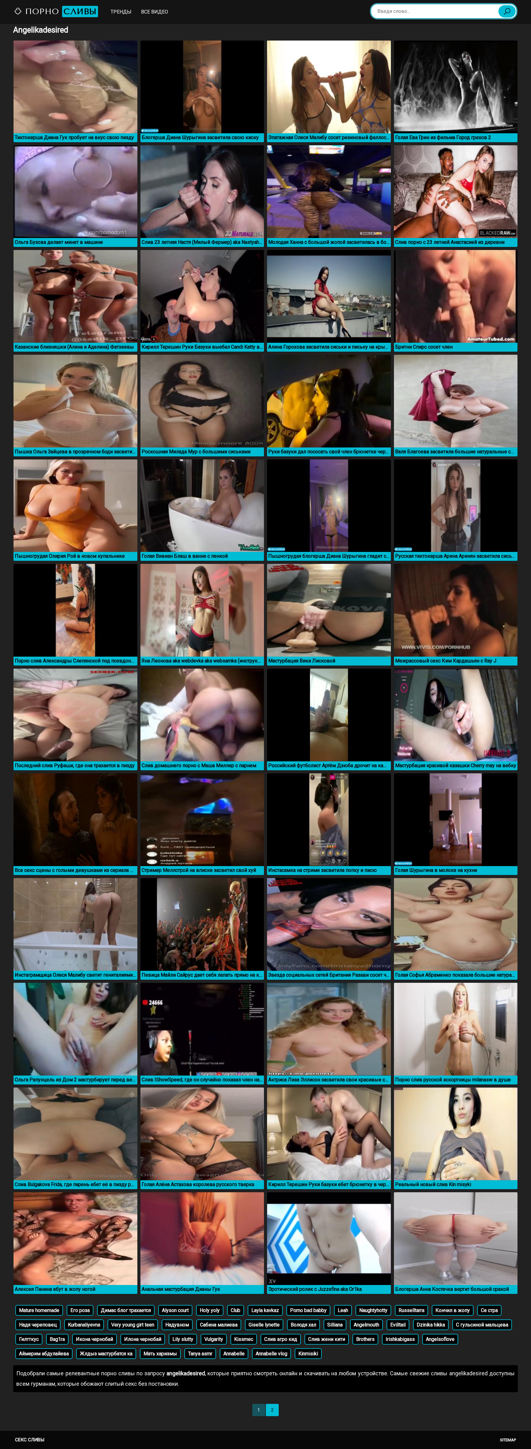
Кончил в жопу (452, 1310)
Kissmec (243, 1339)
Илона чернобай (142, 1339)
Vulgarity (213, 1339)
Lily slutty (182, 1339)
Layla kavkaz (265, 1310)
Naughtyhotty (373, 1310)
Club (235, 1310)
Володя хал (303, 1325)
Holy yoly (210, 1310)
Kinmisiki (308, 1354)
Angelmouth (366, 1325)
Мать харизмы (160, 1354)
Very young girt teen (132, 1325)
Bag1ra (57, 1339)
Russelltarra (411, 1310)
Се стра (489, 1310)
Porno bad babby (308, 1310)
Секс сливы (29, 1440)
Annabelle (234, 1354)
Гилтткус (29, 1339)
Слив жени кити (326, 1339)
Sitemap (508, 1440)
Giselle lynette (264, 1325)
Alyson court (175, 1310)
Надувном (177, 1325)
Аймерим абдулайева (44, 1354)
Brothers (365, 1339)
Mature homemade (39, 1310)
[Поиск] (507, 11)
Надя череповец (38, 1325)
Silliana (335, 1325)
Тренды (121, 12)
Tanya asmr (200, 1354)
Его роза (80, 1310)
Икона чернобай (94, 1339)
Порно (59, 11)
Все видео (154, 12)
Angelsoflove (440, 1339)
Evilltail (398, 1325)
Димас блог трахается (126, 1310)
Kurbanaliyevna (84, 1325)
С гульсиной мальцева (482, 1325)
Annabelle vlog (271, 1354)
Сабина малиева (219, 1325)
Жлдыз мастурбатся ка (106, 1354)
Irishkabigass (400, 1339)
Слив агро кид (280, 1339)
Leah (343, 1310)
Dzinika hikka (431, 1325)
